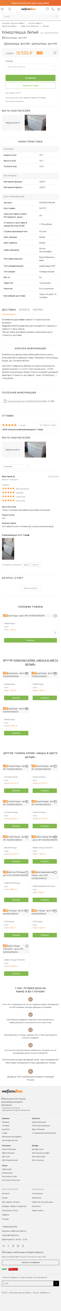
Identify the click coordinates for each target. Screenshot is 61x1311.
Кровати (36, 1118)
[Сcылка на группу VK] (3, 1245)
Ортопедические (10, 1140)
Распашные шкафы (41, 1153)
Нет (35, 564)
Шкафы (35, 1145)
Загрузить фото (13, 122)
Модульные (7, 1173)
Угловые (6, 1125)
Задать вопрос (30, 588)
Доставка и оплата (11, 1202)
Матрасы (6, 1145)
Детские (6, 1156)
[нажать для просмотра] (17, 43)
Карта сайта (37, 1210)
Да (27, 564)
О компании (37, 1193)
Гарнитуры (6, 1169)
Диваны (6, 1118)
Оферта (5, 1214)
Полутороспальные (41, 1125)
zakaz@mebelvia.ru (10, 1235)
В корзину (30, 640)
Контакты (36, 1206)
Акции (5, 1197)
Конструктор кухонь (11, 1180)
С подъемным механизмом (44, 1133)
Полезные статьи (10, 1210)
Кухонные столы (9, 1176)
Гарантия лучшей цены (42, 1202)
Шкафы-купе (37, 1149)
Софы (4, 1133)
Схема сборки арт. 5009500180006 (25, 401)
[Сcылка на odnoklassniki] (8, 1245)
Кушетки (6, 1129)
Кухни (4, 1165)
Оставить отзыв (47, 425)
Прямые (5, 1122)
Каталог (6, 1193)
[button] (54, 632)
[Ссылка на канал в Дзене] (18, 1245)
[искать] (56, 16)
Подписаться (56, 1283)
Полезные (8, 466)
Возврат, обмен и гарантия (14, 1206)
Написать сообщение (31, 1262)
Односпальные (39, 1122)
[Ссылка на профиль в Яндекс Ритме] (22, 1245)
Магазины (36, 1197)
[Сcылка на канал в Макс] (13, 1245)
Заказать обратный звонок (14, 1231)
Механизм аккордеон (12, 1136)
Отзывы (5, 1219)
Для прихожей (38, 1156)
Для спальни (38, 1160)
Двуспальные (38, 1129)
